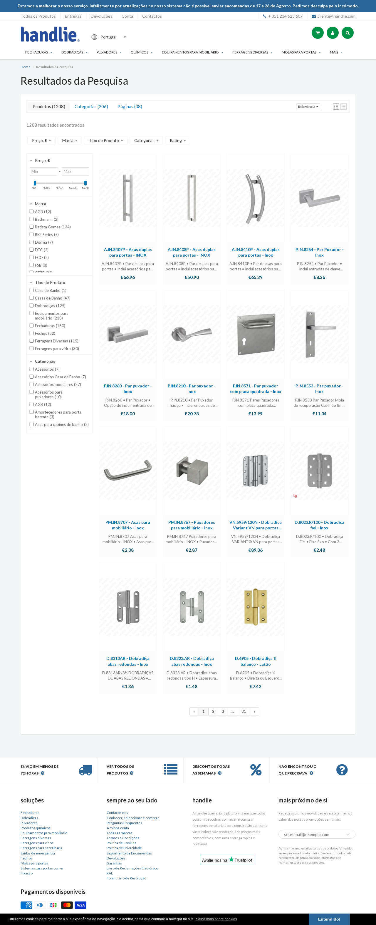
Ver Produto (128, 203)
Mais (334, 52)
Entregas (73, 16)
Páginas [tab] (129, 106)
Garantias (114, 863)
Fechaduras (36, 52)
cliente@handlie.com (336, 16)
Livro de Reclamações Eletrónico (132, 868)
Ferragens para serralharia (41, 848)
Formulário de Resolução (126, 878)
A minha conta (118, 828)
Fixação (27, 873)
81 (243, 711)
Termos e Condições (123, 838)
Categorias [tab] (91, 106)
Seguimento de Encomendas (129, 853)
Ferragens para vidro (37, 843)
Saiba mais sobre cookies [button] (216, 919)
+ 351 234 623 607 (285, 16)
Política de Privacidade (124, 848)
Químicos (139, 52)
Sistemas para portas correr (42, 868)
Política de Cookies (121, 843)
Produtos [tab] (48, 106)
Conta (127, 16)
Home (26, 67)
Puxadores (107, 52)
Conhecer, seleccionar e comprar (133, 818)
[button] (336, 106)
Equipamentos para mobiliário (190, 52)
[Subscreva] (348, 834)
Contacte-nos (117, 812)
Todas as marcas (119, 833)
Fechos (26, 858)
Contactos (152, 16)
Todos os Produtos (38, 16)
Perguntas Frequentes (124, 823)
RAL (110, 873)
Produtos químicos (36, 828)
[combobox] (127, 37)
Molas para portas (299, 52)
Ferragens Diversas (250, 52)
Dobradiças (72, 52)
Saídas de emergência (38, 853)
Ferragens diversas (36, 838)
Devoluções (102, 16)
